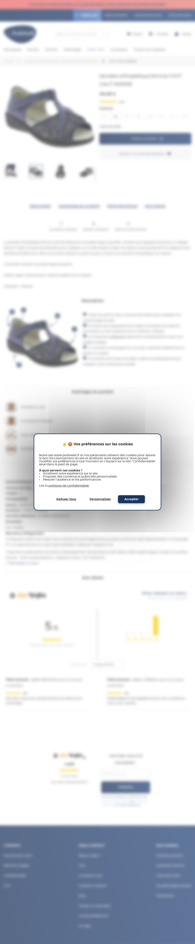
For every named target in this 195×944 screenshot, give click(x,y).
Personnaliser (100, 499)
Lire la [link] (64, 485)
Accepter (131, 499)
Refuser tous (66, 499)
